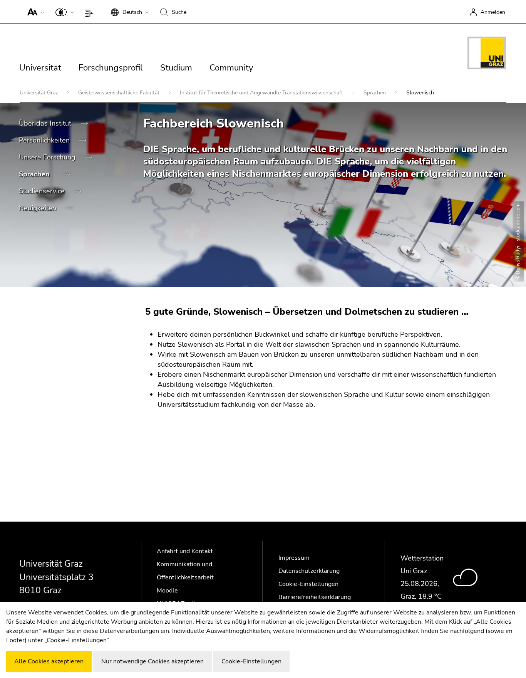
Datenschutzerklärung (309, 571)
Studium (176, 68)
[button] (34, 11)
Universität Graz (39, 92)
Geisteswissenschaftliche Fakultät (119, 92)
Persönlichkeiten (45, 140)
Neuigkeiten (38, 208)
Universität (40, 68)
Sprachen (375, 92)
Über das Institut (46, 123)
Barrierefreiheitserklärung (314, 597)
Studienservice (43, 191)
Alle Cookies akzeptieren (49, 661)
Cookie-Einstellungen (308, 584)
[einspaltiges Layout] (91, 11)
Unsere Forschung (48, 157)
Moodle (167, 590)
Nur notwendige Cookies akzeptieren (152, 661)
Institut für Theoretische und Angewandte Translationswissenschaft (262, 92)
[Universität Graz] (486, 54)
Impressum (294, 558)
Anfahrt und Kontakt (185, 551)
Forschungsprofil (111, 68)
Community (231, 68)
